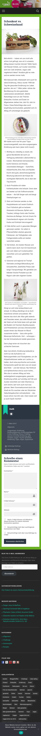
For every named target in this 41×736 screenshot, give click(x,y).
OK (21, 733)
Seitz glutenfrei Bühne (9, 712)
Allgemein (11, 427)
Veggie (15, 715)
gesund (10, 436)
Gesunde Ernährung (20, 436)
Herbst (20, 693)
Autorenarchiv (11, 414)
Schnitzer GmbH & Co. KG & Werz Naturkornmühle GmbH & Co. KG (15, 620)
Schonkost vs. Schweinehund (13, 23)
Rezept (5, 708)
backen (5, 679)
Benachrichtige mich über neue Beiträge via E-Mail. (20, 534)
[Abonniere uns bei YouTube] (14, 662)
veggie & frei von (24, 715)
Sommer (21, 712)
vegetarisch (29, 439)
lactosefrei (6, 701)
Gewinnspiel (7, 643)
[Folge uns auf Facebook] (3, 662)
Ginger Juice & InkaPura (11, 605)
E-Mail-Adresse (9, 501)
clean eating (33, 679)
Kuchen (21, 697)
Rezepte (6, 647)
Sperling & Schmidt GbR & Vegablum (16, 609)
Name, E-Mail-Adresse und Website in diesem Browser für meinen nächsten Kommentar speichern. (18, 521)
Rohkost (12, 708)
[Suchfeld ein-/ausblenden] (37, 11)
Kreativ (14, 697)
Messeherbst (31, 701)
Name (6, 492)
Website (6, 510)
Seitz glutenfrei (21, 708)
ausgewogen (11, 430)
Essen (30, 682)
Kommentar (8, 471)
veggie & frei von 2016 (9, 719)
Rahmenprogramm (25, 704)
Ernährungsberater (13, 432)
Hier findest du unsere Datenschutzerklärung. (18, 590)
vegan (22, 439)
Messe (23, 701)
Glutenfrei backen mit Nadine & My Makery (18, 616)
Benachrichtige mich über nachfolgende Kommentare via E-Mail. (19, 528)
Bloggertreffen (14, 679)
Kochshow (6, 697)
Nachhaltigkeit (7, 704)
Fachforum (6, 686)
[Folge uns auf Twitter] (6, 662)
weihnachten (22, 719)
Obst (15, 704)
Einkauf (5, 682)
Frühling (27, 434)
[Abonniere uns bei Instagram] (18, 662)
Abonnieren (9, 573)
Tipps (17, 439)
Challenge (6, 640)
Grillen (13, 693)
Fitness (21, 434)
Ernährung (20, 430)
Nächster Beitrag (13, 449)
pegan (16, 438)
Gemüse (22, 690)
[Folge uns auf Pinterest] (10, 662)
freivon (32, 686)
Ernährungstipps (27, 432)
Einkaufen (13, 682)
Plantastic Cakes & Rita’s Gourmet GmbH (18, 612)
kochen (35, 693)
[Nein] (38, 729)
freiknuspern (16, 686)
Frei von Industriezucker (10, 690)
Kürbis (28, 697)
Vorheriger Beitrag (13, 446)
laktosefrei (15, 701)
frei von (25, 686)
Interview (27, 693)
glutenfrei (5, 693)
